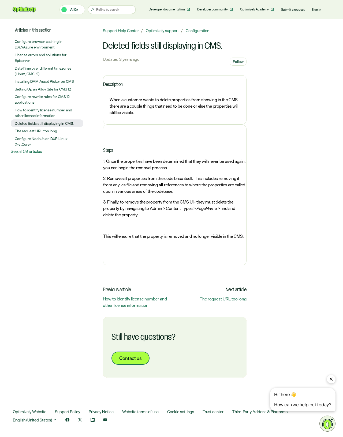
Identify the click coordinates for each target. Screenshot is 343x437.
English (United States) (33, 420)
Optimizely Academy (254, 9)
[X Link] (80, 420)
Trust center (213, 411)
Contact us (130, 358)
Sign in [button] (316, 9)
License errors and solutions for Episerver (40, 57)
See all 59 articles (26, 151)
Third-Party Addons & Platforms (260, 411)
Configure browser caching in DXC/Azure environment (38, 44)
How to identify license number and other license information (135, 302)
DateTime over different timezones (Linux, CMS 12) (43, 71)
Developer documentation (167, 9)
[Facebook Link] (67, 420)
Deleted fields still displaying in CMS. (44, 123)
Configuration (197, 30)
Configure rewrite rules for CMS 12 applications (42, 99)
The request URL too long (223, 298)
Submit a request (293, 9)
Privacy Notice (101, 411)
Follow (238, 61)
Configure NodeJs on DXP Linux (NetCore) (41, 141)
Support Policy (67, 411)
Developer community (212, 9)
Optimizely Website (29, 411)
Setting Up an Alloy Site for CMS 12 (43, 89)
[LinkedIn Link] (92, 420)
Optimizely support (162, 30)
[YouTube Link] (105, 420)
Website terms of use (140, 411)
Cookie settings (180, 411)
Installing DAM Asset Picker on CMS (44, 81)
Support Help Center (121, 30)
